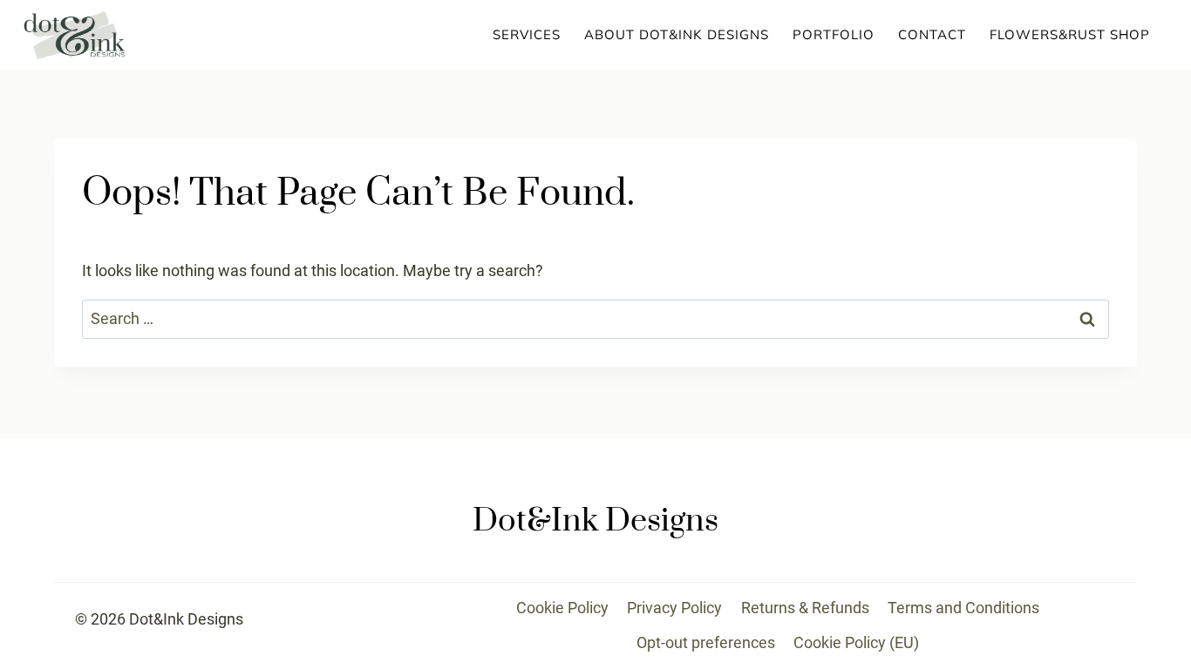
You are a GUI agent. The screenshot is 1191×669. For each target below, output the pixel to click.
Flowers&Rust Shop (1070, 34)
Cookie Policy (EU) (856, 642)
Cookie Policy (562, 607)
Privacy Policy (674, 607)
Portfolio (834, 34)
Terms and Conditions (963, 607)
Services (527, 34)
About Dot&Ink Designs (676, 34)
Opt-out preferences (705, 642)
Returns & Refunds (805, 607)
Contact (932, 34)
